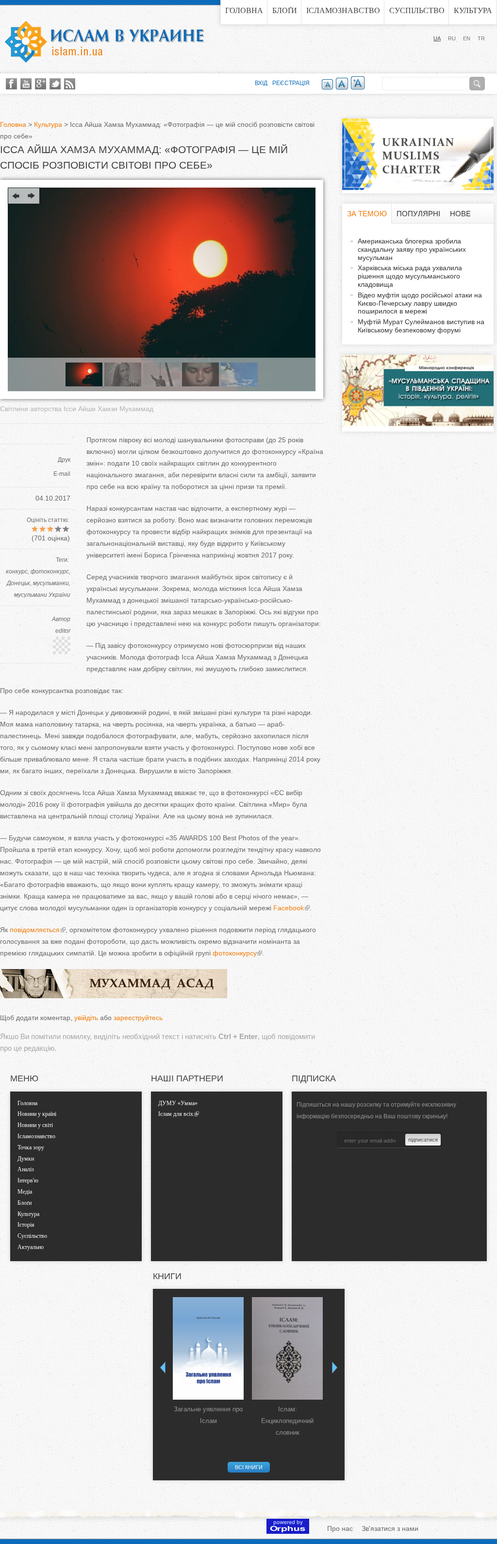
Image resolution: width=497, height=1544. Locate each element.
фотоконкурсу (234, 953)
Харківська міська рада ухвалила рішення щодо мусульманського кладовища (410, 276)
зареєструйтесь (138, 1018)
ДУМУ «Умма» (178, 1103)
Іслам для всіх (175, 1113)
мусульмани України (42, 594)
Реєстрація (291, 83)
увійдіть (86, 1018)
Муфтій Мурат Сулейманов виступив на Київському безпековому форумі (421, 326)
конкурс (17, 571)
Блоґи (284, 10)
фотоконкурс (50, 571)
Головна (244, 10)
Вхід (261, 83)
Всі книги (249, 1467)
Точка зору (30, 1147)
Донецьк (18, 583)
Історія (25, 1224)
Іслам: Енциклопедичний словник (287, 1420)
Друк (64, 459)
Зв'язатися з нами (390, 1528)
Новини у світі (35, 1125)
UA (437, 38)
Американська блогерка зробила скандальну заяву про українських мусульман (412, 249)
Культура (473, 10)
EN (466, 38)
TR (481, 38)
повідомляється (35, 930)
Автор (61, 619)
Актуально (30, 1247)
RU (452, 38)
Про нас (340, 1528)
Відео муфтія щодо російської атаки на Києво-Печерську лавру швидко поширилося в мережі (420, 303)
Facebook (288, 908)
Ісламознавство (343, 10)
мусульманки (51, 583)
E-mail (61, 473)
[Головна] (104, 42)
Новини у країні (36, 1113)
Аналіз (25, 1169)
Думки (25, 1158)
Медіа (24, 1191)
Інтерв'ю (27, 1180)
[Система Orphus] (287, 1531)
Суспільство (417, 10)
